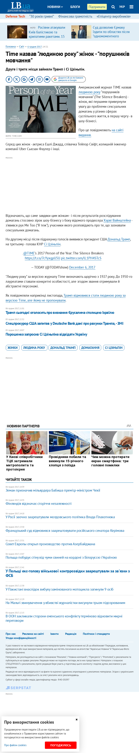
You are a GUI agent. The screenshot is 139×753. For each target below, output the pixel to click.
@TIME (29, 253)
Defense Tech (15, 16)
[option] (38, 32)
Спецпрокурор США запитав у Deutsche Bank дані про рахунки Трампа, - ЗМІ (64, 323)
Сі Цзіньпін (52, 244)
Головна (11, 46)
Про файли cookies (15, 745)
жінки (13, 348)
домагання (90, 348)
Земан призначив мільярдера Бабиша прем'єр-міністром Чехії (53, 490)
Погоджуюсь (60, 745)
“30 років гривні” (41, 16)
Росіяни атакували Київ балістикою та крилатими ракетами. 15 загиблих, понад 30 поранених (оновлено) (47, 36)
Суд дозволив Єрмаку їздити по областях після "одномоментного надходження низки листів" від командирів (111, 36)
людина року (34, 348)
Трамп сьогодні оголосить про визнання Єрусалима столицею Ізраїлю (60, 312)
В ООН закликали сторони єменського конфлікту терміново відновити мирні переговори (64, 618)
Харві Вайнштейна (117, 220)
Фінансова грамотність (75, 16)
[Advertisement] (70, 185)
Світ (21, 46)
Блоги (75, 7)
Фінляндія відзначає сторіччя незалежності (38, 503)
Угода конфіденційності (21, 638)
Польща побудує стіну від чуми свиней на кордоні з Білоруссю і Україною (61, 557)
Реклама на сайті (33, 634)
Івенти (54, 634)
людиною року (89, 92)
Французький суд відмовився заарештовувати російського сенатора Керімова (65, 530)
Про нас (11, 634)
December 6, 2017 (82, 267)
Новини (53, 7)
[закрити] (76, 719)
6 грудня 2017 (35, 46)
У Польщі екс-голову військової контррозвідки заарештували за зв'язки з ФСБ (68, 573)
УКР (122, 7)
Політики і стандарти (96, 634)
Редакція (70, 634)
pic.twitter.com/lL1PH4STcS (81, 258)
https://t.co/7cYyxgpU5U (42, 258)
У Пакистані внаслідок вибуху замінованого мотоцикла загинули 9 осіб (59, 589)
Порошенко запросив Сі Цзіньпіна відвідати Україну (46, 334)
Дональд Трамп (119, 239)
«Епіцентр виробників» (114, 16)
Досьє (73, 20)
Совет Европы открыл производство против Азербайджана (50, 544)
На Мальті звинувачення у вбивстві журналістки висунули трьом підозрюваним (65, 602)
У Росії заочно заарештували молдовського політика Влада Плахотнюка (60, 517)
